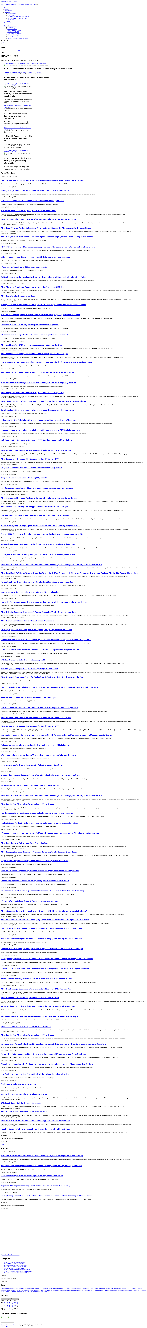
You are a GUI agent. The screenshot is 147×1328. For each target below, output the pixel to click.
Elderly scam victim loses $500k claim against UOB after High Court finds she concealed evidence (43, 304)
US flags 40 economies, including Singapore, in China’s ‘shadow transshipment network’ (39, 554)
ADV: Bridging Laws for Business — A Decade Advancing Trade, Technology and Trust (39, 612)
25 (7, 1308)
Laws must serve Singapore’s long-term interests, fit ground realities (30, 592)
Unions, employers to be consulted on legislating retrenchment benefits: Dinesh (35, 881)
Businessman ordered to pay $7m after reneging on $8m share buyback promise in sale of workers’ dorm (46, 362)
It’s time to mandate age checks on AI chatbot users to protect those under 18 (34, 335)
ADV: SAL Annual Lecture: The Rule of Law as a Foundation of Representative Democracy (40, 219)
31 (15, 1302)
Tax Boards (10, 19)
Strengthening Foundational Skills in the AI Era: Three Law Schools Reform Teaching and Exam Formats (47, 959)
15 (17, 1305)
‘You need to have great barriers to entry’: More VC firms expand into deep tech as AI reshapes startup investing (50, 833)
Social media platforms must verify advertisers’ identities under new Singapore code (37, 410)
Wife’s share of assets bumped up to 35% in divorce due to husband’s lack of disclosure (38, 755)
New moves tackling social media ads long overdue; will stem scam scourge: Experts (37, 372)
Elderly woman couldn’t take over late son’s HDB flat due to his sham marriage (35, 257)
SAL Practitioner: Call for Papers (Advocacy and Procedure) (27, 660)
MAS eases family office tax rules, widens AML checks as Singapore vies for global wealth (40, 650)
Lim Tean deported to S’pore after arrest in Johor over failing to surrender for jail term (39, 707)
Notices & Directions (9, 22)
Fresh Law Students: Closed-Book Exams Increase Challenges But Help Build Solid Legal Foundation (45, 969)
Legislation (7, 21)
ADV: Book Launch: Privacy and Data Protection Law (24, 843)
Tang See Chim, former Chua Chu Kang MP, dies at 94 (24, 478)
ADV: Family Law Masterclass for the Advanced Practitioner (27, 621)
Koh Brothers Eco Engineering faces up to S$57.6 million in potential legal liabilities (37, 440)
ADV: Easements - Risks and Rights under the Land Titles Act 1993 (30, 459)
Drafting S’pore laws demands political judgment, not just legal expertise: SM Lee (36, 629)
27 (4, 1302)
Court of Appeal (11, 13)
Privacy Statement (13, 1325)
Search (18, 50)
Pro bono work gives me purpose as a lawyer (20, 1084)
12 (9, 1305)
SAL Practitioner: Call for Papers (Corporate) (21, 1103)
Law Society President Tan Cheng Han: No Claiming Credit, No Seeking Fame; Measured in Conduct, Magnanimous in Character (57, 735)
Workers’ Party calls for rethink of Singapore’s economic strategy (29, 901)
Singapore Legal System (14, 30)
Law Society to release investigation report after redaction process (30, 325)
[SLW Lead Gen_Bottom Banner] (10, 1255)
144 (5, 1265)
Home (5, 7)
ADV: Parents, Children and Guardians (18, 296)
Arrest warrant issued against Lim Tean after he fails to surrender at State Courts (36, 979)
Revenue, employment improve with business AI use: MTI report (29, 697)
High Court (10, 15)
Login (2, 42)
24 (4, 1308)
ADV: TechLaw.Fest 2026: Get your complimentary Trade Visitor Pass (31, 345)
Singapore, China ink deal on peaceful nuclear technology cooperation (31, 468)
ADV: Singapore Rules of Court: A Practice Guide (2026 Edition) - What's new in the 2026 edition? (44, 401)
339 (5, 1268)
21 (15, 1306)
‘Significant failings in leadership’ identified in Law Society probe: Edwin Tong (35, 860)
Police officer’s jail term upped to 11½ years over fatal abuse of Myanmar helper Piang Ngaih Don (43, 1054)
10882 (5, 1266)
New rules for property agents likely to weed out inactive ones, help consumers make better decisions (44, 602)
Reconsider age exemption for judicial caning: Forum (24, 1094)
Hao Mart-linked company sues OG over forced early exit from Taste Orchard (35, 515)
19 (9, 1306)
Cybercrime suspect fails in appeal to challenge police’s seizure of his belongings (35, 745)
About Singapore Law (10, 26)
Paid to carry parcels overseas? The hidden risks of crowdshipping (30, 785)
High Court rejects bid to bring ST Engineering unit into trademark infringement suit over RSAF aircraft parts (49, 687)
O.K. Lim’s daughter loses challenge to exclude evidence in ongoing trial (32, 200)
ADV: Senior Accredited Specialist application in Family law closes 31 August (34, 354)
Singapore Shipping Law (14, 35)
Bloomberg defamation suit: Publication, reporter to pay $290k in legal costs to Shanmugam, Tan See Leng (47, 1064)
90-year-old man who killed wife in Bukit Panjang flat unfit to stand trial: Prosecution (38, 1006)
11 (7, 1305)
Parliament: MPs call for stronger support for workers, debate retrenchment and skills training (42, 891)
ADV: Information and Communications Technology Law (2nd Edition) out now (35, 1120)
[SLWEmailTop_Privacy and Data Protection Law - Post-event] (18, 4)
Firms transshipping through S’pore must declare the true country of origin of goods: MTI (40, 525)
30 (12, 1302)
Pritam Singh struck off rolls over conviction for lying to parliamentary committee (37, 582)
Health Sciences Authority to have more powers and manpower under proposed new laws (39, 823)
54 (4, 1271)
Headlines (6, 9)
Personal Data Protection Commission (17, 18)
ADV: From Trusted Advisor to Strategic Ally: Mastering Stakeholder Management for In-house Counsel (46, 228)
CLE (5, 24)
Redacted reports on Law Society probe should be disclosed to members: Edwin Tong (38, 544)
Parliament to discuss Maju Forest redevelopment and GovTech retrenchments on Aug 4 (39, 1016)
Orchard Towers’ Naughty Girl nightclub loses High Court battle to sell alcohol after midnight (42, 948)
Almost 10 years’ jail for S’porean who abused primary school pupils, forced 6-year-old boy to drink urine (47, 237)
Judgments (7, 12)
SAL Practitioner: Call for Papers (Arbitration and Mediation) (28, 210)
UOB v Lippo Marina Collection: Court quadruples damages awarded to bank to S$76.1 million (42, 180)
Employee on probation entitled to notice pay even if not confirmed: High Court (35, 190)
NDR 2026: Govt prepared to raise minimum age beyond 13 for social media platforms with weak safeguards (48, 247)
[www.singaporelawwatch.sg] (9, 1)
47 (4, 1262)
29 (9, 1302)
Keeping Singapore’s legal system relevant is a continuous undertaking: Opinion (35, 1129)
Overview (10, 27)
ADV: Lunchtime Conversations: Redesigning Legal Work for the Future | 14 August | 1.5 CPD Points (45, 920)
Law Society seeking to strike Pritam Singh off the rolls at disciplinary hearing (35, 1074)
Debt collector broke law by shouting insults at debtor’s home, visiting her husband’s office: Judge (43, 277)
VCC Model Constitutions (14, 33)
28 (7, 1302)
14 (4, 1269)
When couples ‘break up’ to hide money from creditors (24, 267)
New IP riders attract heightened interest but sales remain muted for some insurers (37, 813)
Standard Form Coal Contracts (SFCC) (17, 38)
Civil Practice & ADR (13, 32)
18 (7, 1306)
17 (4, 1306)
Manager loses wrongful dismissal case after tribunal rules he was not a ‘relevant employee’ (41, 775)
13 (12, 1305)
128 (5, 1263)
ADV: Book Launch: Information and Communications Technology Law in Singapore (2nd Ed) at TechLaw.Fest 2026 (51, 564)
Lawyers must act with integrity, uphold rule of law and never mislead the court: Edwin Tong (41, 928)
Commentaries (8, 10)
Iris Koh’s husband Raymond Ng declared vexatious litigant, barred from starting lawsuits (40, 871)
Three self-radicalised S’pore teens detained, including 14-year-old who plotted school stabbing (42, 1155)
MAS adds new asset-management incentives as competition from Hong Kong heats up (38, 382)
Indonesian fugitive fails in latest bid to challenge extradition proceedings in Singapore (38, 420)
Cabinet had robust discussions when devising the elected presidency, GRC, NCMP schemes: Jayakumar (46, 640)
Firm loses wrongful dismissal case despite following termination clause (32, 765)
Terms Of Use (4, 1325)
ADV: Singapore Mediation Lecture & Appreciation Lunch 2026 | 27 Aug (32, 287)
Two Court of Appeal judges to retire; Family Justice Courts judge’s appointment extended (40, 314)
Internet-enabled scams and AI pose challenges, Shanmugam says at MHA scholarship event (41, 430)
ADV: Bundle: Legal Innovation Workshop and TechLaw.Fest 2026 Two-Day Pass (36, 450)
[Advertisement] (13, 1243)
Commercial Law (12, 29)
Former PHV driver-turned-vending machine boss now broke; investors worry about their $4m (42, 534)
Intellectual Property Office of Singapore (18, 16)
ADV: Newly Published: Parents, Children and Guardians (26, 1026)
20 (12, 1306)
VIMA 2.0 (10, 36)
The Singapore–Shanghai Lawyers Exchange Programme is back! (29, 668)
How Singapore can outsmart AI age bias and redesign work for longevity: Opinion (37, 488)
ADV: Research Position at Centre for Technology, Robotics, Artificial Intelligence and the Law (42, 677)
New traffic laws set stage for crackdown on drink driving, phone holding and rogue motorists (41, 938)
